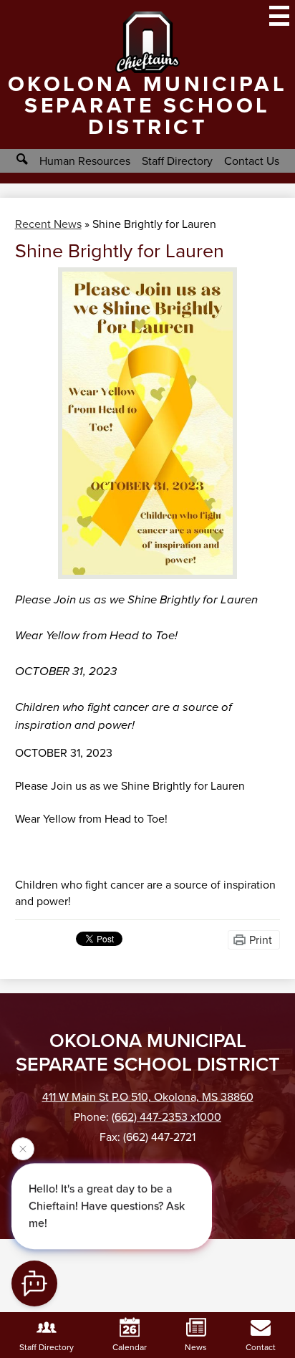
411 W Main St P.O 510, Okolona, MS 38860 (147, 1097)
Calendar (129, 1347)
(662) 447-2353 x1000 (166, 1117)
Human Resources (84, 161)
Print (260, 940)
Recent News (48, 224)
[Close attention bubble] (22, 1150)
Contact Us (251, 161)
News (196, 1347)
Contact (261, 1347)
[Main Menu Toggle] (279, 16)
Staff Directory (177, 161)
